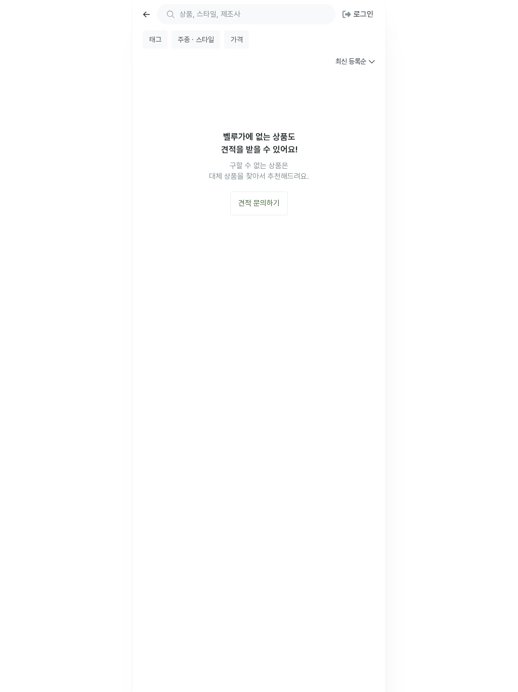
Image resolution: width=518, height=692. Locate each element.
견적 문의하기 (259, 203)
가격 (237, 39)
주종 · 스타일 (196, 39)
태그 (155, 39)
